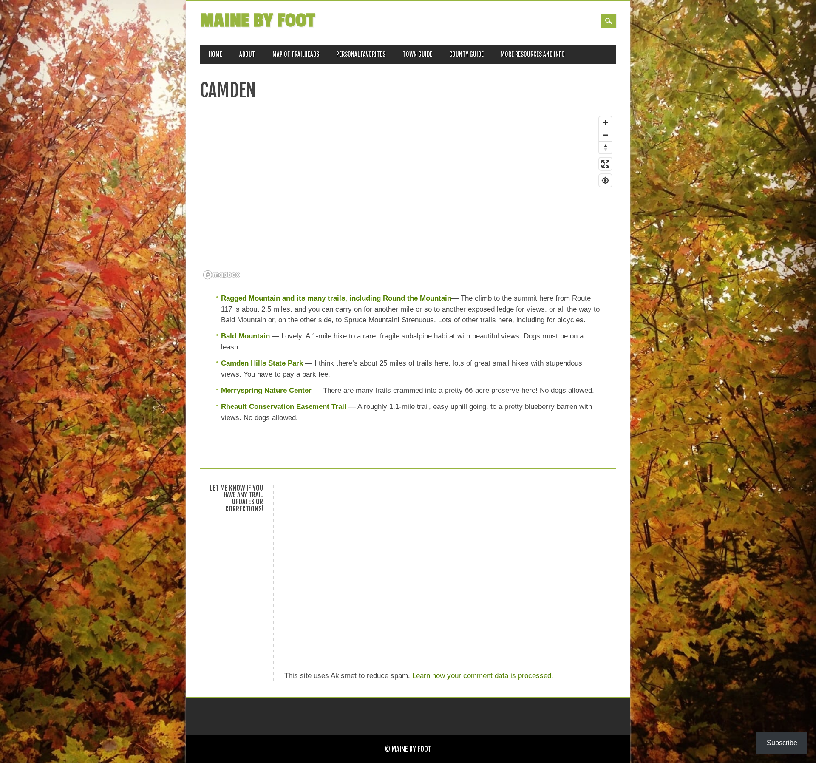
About (247, 54)
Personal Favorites (360, 54)
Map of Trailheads (295, 54)
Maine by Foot (257, 20)
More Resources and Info (533, 54)
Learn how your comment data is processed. (482, 676)
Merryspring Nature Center (266, 390)
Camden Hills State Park (262, 363)
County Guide (466, 54)
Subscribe (782, 742)
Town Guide (417, 54)
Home (215, 54)
